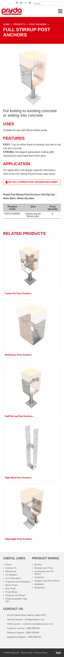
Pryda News (11, 592)
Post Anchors (37, 24)
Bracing (38, 564)
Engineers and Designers (17, 581)
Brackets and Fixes (43, 568)
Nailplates (39, 584)
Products (19, 24)
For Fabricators (13, 578)
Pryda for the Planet (15, 595)
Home (6, 24)
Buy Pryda (10, 588)
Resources (10, 571)
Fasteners (39, 577)
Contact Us (10, 568)
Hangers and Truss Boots (46, 580)
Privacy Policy (40, 653)
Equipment (39, 587)
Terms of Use (27, 653)
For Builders (11, 574)
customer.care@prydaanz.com (38, 624)
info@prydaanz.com (35, 619)
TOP (58, 653)
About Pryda (11, 585)
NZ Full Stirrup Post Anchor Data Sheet (33, 182)
